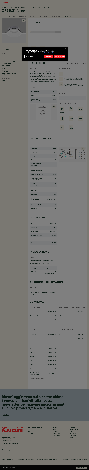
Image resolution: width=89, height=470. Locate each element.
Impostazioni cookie (29, 56)
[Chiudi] (65, 48)
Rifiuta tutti (48, 56)
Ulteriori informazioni (48, 52)
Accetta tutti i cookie (60, 56)
